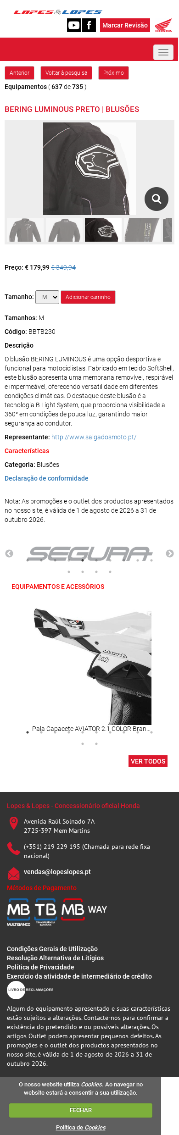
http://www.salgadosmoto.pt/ (94, 437)
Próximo (113, 73)
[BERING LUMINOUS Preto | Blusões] (156, 199)
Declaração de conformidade (47, 478)
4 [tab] (68, 560)
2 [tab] (41, 560)
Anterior (19, 73)
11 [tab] (68, 571)
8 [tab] (124, 560)
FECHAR (81, 1110)
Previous (9, 554)
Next (169, 554)
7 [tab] (110, 560)
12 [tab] (82, 571)
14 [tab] (110, 571)
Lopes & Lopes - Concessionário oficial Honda (73, 805)
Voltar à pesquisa (66, 73)
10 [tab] (151, 560)
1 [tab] (27, 560)
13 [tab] (96, 571)
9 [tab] (137, 560)
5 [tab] (82, 560)
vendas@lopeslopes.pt (57, 871)
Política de (81, 1127)
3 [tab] (55, 560)
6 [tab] (96, 560)
